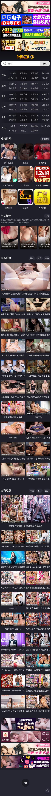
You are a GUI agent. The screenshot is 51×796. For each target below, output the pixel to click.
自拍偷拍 (23, 84)
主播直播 (34, 88)
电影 (3, 96)
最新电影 (6, 490)
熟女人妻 (12, 88)
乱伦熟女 (34, 99)
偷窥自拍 (12, 105)
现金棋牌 (34, 78)
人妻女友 (34, 115)
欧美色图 (34, 105)
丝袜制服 (23, 88)
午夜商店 (23, 126)
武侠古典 (45, 115)
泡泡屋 (23, 130)
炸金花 (23, 78)
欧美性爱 (45, 94)
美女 (32, 258)
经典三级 (23, 99)
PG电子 (13, 73)
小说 (3, 117)
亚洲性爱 (12, 94)
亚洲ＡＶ (12, 84)
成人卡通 (34, 94)
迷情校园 (12, 120)
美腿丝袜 (12, 109)
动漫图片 (45, 105)
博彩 (3, 75)
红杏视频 (12, 130)
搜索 (45, 63)
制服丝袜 (12, 99)
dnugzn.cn (25, 56)
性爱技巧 (45, 120)
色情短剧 (34, 130)
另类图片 (45, 109)
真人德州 (23, 73)
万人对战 (34, 73)
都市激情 (12, 115)
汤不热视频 (45, 126)
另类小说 (23, 120)
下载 (47, 216)
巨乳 (39, 258)
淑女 (39, 490)
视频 (3, 85)
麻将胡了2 (12, 78)
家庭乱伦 (23, 115)
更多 (47, 258)
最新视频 (6, 258)
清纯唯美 (23, 109)
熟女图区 (34, 109)
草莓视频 (34, 126)
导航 (3, 127)
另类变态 (45, 99)
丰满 (32, 490)
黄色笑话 (34, 120)
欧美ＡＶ (34, 84)
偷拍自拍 (23, 94)
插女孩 (12, 126)
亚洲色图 (23, 105)
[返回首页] (47, 790)
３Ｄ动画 (45, 84)
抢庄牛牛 (45, 78)
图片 (3, 106)
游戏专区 (45, 73)
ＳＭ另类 (45, 88)
